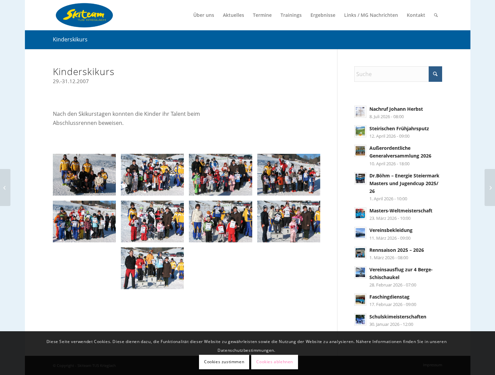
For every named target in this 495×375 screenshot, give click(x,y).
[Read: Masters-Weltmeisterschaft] (360, 213)
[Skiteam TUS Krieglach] (84, 15)
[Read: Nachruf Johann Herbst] (360, 112)
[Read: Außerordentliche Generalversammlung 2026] (360, 151)
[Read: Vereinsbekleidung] (360, 233)
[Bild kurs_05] (223, 224)
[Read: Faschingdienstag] (360, 300)
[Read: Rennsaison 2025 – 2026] (360, 253)
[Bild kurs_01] (87, 177)
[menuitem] (204, 15)
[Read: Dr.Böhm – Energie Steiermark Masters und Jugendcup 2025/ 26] (360, 178)
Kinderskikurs (70, 39)
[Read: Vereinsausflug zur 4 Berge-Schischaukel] (360, 272)
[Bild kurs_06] (155, 224)
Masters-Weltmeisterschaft (400, 210)
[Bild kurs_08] (87, 224)
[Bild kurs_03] (223, 177)
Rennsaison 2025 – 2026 (396, 250)
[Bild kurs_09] (291, 177)
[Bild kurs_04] (291, 224)
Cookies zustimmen (224, 362)
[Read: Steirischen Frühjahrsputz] (360, 131)
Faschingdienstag (389, 297)
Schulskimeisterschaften (397, 316)
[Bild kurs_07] (155, 177)
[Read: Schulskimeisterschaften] (360, 319)
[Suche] (436, 15)
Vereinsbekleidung (390, 230)
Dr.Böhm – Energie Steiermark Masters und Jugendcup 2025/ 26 (404, 183)
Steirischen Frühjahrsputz (399, 128)
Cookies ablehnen (274, 362)
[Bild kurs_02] (155, 270)
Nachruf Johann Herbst (396, 109)
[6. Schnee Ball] (490, 187)
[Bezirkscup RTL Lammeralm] (5, 187)
